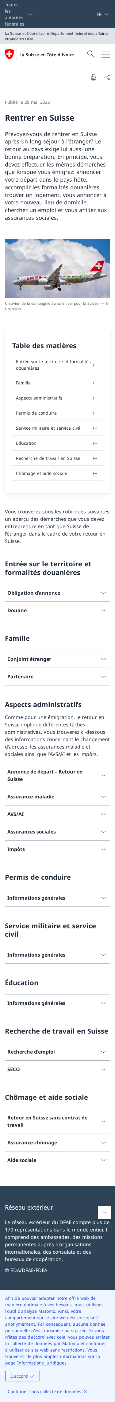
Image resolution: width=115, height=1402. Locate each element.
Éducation (26, 443)
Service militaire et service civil (48, 428)
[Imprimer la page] (93, 77)
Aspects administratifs (39, 398)
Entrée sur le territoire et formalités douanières (53, 365)
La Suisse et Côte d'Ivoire (46, 55)
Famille (23, 383)
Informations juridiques (42, 1363)
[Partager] (107, 77)
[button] (104, 1212)
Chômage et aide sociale (41, 473)
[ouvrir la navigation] (106, 54)
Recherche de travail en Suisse (48, 458)
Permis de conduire (36, 413)
